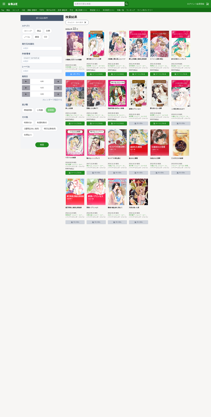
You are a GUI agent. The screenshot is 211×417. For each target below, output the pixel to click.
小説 (23, 10)
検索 (42, 145)
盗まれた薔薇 (133, 158)
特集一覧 (120, 10)
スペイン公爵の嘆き (156, 59)
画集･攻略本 (32, 10)
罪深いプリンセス (92, 207)
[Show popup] (60, 48)
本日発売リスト (109, 10)
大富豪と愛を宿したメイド (116, 59)
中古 (71, 10)
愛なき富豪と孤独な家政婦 (138, 59)
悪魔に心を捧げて (92, 108)
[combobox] (99, 4)
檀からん (89, 166)
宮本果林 (132, 66)
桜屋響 (89, 66)
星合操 (173, 66)
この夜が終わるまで (178, 109)
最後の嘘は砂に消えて (115, 207)
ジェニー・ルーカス (98, 66)
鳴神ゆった (153, 66)
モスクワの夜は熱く (114, 158)
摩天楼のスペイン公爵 (94, 59)
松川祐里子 (111, 66)
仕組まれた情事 (155, 158)
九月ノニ (111, 215)
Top (2, 10)
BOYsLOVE (51, 10)
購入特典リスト (82, 10)
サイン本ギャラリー (145, 10)
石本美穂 (68, 67)
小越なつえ (69, 115)
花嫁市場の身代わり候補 (116, 108)
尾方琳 (131, 166)
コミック (15, 10)
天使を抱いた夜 (134, 207)
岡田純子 (68, 215)
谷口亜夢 (68, 164)
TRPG (41, 10)
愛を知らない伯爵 (156, 108)
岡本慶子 (132, 215)
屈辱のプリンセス (135, 109)
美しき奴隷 (69, 108)
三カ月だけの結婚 (177, 158)
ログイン (195, 4)
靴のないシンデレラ (93, 158)
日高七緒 (89, 215)
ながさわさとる (113, 115)
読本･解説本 (62, 10)
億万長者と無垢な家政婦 (73, 207)
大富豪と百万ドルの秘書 (73, 59)
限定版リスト (95, 10)
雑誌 (8, 10)
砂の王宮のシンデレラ (178, 59)
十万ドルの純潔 (70, 157)
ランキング (130, 10)
